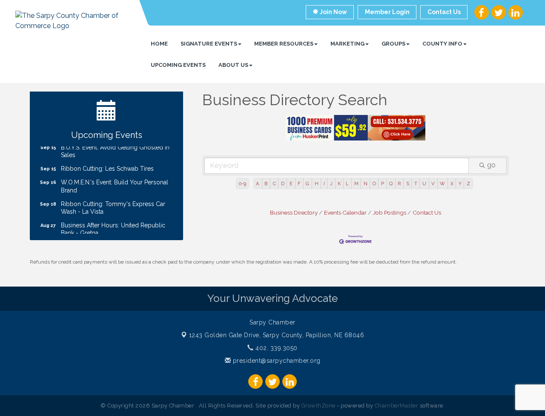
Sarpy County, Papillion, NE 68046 (276, 335)
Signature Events (209, 43)
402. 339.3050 (276, 347)
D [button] (282, 183)
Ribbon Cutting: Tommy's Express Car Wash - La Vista (113, 205)
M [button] (356, 183)
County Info (442, 43)
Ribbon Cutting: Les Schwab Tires (107, 165)
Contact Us (427, 212)
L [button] (347, 183)
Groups (393, 43)
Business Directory (294, 212)
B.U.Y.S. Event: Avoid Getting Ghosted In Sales (115, 148)
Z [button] (468, 183)
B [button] (265, 183)
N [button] (365, 183)
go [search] (491, 165)
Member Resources (283, 43)
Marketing (347, 43)
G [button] (307, 183)
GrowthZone (318, 405)
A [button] (257, 183)
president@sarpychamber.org (276, 360)
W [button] (442, 183)
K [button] (339, 183)
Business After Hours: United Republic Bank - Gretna (113, 226)
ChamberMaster (397, 405)
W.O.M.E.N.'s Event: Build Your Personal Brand (114, 183)
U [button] (424, 183)
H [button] (316, 183)
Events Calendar (345, 212)
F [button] (299, 183)
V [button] (433, 183)
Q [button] (391, 183)
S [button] (407, 183)
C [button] (274, 183)
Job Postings (389, 212)
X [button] (451, 183)
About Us (233, 65)
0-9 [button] (242, 183)
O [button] (374, 183)
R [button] (399, 183)
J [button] (331, 183)
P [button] (382, 183)
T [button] (415, 183)
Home (159, 43)
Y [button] (460, 183)
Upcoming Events (178, 65)
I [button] (324, 183)
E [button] (291, 183)
